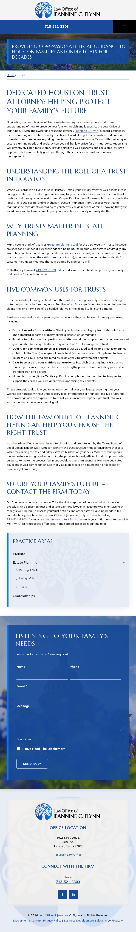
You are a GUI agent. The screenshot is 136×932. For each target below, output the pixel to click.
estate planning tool (64, 244)
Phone (74, 667)
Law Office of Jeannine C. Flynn (59, 915)
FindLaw (117, 920)
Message (23, 706)
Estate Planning (25, 562)
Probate (19, 554)
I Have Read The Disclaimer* (43, 749)
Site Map (35, 920)
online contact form (63, 519)
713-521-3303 (57, 26)
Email (21, 686)
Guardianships (24, 596)
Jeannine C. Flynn (86, 130)
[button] (125, 26)
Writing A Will (28, 570)
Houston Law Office (68, 854)
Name (20, 667)
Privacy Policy (52, 920)
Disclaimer (23, 739)
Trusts (23, 586)
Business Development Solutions (85, 920)
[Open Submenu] (124, 562)
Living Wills (26, 578)
